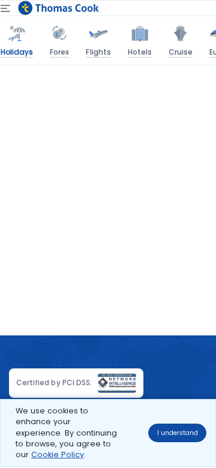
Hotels (140, 52)
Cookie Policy (57, 454)
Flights (98, 52)
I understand (177, 432)
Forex (59, 52)
